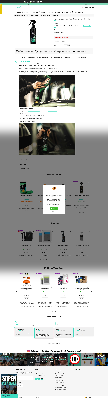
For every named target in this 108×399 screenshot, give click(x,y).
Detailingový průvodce (86, 4)
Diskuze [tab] (67, 57)
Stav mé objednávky (59, 380)
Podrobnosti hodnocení (70, 20)
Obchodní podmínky (59, 375)
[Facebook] (36, 379)
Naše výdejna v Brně (29, 4)
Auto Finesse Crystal (52, 111)
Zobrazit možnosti (74, 33)
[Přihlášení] (77, 7)
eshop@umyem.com (50, 4)
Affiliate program (58, 390)
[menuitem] (18, 12)
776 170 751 (44, 4)
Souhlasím (55, 208)
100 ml (79, 212)
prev (16, 198)
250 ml (83, 212)
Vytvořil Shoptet (89, 397)
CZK (73, 7)
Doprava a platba (58, 377)
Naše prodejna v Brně (59, 382)
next (92, 198)
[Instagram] (39, 379)
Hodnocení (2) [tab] (58, 57)
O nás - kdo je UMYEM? (59, 373)
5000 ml (30, 261)
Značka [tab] (79, 57)
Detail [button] (26, 298)
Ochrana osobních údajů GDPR (61, 389)
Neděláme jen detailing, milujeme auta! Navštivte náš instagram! (56, 351)
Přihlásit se (18, 385)
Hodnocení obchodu (20, 4)
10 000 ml (47, 259)
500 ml (21, 261)
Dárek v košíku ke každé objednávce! (9, 392)
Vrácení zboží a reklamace (75, 4)
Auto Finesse (67, 44)
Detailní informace (57, 29)
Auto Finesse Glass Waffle (34, 111)
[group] (26, 291)
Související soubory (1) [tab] (44, 57)
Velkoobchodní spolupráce (60, 387)
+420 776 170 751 (41, 375)
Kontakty (57, 372)
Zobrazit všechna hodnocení (54, 343)
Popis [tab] (23, 57)
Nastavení (54, 211)
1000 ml (25, 261)
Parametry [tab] (31, 57)
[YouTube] (42, 379)
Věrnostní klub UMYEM (64, 4)
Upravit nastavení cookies (41, 397)
